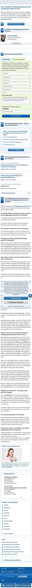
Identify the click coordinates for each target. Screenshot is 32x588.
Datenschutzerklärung (19, 306)
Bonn (5, 518)
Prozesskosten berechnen (12, 547)
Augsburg (7, 507)
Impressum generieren (11, 542)
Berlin (5, 510)
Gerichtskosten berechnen (12, 549)
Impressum (10, 306)
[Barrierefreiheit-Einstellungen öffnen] (30, 295)
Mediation (8, 395)
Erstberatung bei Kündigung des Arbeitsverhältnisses (11, 176)
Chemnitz (6, 526)
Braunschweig (8, 521)
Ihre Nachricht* (7, 95)
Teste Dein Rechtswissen (16, 24)
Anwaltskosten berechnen (12, 544)
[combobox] (16, 73)
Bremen (6, 523)
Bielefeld (6, 513)
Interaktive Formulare (10, 554)
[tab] (6, 59)
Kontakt (5, 568)
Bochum (6, 515)
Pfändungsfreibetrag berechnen (14, 552)
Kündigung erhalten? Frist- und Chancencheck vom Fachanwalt (14, 166)
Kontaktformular (6, 19)
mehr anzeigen (8, 533)
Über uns (21, 571)
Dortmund (7, 529)
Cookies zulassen (16, 298)
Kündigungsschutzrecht (21, 206)
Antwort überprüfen (16, 150)
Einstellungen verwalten (16, 302)
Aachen (6, 505)
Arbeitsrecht (5, 186)
